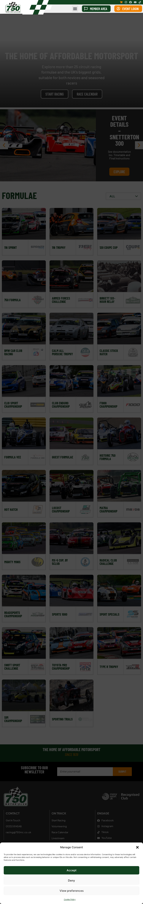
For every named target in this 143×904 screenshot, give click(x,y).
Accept (72, 870)
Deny (71, 880)
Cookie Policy (70, 899)
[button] (137, 847)
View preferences (72, 890)
